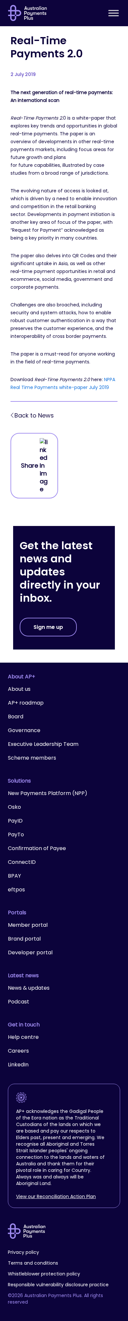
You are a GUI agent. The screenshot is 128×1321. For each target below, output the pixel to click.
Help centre (23, 1037)
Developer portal (30, 952)
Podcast (18, 1001)
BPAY (14, 876)
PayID (15, 821)
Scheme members (32, 758)
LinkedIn (18, 1064)
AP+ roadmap (26, 703)
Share (29, 465)
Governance (24, 730)
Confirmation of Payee (37, 848)
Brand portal (24, 938)
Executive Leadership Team (43, 744)
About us (19, 689)
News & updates (29, 988)
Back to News (34, 415)
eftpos (16, 889)
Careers (18, 1051)
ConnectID (22, 862)
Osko (14, 807)
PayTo (16, 834)
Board (15, 716)
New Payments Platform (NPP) (47, 793)
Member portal (28, 925)
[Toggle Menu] (113, 13)
